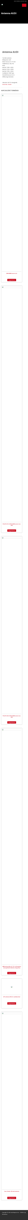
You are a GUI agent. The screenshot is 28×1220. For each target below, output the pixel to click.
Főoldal (9, 84)
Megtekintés (11, 280)
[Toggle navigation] (24, 5)
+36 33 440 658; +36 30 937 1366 (20, 1)
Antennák (4, 84)
